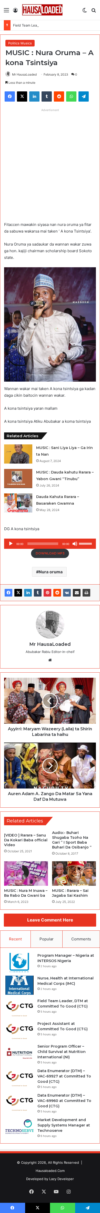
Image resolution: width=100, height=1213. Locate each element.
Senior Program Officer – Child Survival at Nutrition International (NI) (61, 1051)
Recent (15, 939)
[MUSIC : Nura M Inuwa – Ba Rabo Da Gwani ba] (26, 873)
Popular (46, 939)
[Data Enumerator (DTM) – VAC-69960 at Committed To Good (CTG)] (19, 1102)
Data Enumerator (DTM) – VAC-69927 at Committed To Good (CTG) (64, 1076)
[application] (50, 544)
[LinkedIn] (28, 593)
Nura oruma (51, 571)
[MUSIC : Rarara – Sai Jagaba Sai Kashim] (74, 873)
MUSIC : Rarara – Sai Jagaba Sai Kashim (70, 893)
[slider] (86, 543)
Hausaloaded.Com (50, 1171)
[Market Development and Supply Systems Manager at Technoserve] (19, 1126)
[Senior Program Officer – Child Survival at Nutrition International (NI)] (19, 1053)
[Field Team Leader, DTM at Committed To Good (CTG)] (19, 1007)
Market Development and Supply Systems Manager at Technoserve (63, 1125)
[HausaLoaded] (42, 10)
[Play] (10, 543)
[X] (18, 593)
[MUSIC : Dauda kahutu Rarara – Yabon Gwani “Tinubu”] (18, 478)
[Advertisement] (50, 164)
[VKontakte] (67, 593)
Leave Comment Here (50, 920)
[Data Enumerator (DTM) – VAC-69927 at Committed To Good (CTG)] (19, 1077)
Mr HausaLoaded (24, 74)
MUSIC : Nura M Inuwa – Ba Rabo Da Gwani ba (25, 893)
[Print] (86, 593)
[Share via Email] (77, 593)
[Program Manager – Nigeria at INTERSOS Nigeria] (19, 962)
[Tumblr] (38, 593)
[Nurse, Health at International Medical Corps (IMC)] (19, 985)
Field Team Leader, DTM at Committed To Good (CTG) (56, 25)
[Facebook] (8, 593)
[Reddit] (57, 593)
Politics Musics (20, 43)
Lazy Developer (61, 1179)
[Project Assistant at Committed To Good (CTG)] (19, 1030)
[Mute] (74, 543)
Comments (81, 939)
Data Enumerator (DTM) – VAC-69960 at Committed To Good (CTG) (64, 1100)
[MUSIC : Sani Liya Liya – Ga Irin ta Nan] (18, 454)
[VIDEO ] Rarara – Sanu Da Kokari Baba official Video (25, 840)
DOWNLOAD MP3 (50, 553)
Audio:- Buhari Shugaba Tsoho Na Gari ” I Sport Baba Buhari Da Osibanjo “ (72, 840)
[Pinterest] (47, 593)
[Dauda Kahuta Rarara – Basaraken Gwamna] (18, 503)
